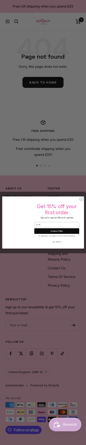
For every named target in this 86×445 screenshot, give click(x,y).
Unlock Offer (56, 231)
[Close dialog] (81, 199)
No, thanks (56, 242)
